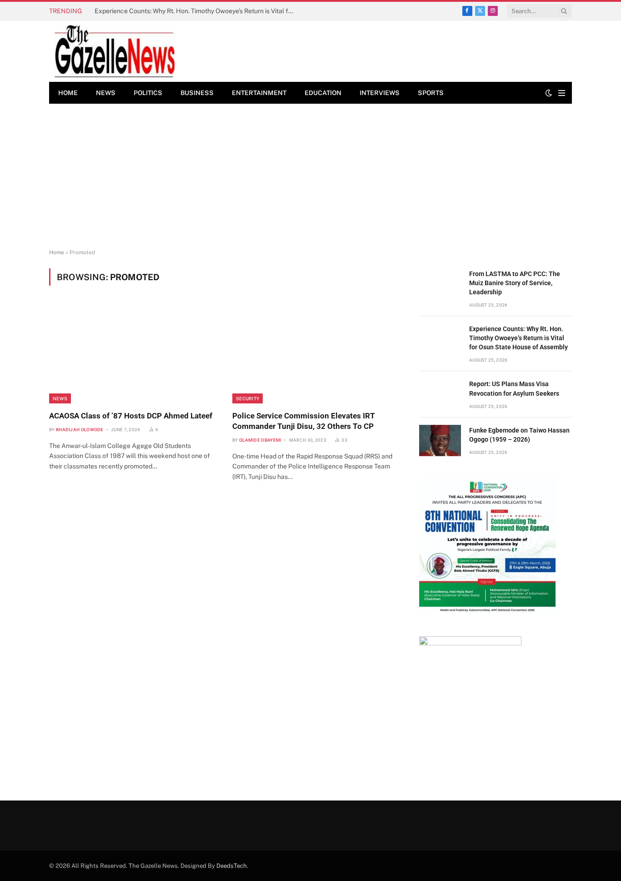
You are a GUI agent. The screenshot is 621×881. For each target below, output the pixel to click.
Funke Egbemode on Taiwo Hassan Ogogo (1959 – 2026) (519, 435)
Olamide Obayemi (260, 440)
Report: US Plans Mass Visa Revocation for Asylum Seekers (514, 388)
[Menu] (561, 93)
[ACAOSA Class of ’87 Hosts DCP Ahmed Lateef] (132, 353)
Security (247, 398)
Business (197, 92)
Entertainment (259, 92)
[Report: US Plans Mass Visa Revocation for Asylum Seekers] (440, 394)
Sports (431, 92)
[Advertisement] (310, 176)
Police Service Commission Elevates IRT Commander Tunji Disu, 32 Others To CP (303, 421)
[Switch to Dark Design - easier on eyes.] (548, 92)
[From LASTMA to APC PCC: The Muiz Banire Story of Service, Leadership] (440, 284)
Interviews (380, 92)
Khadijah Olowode (80, 429)
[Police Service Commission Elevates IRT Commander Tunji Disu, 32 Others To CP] (315, 353)
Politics (148, 92)
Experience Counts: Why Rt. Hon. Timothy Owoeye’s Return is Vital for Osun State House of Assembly (197, 11)
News (105, 92)
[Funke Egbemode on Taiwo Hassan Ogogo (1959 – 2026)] (440, 440)
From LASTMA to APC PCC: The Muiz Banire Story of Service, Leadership (514, 283)
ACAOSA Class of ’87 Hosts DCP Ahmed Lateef (130, 415)
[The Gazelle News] (114, 51)
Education (323, 92)
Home (68, 92)
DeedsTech (231, 865)
